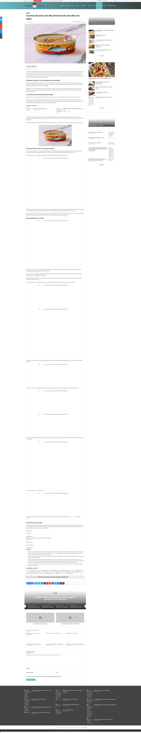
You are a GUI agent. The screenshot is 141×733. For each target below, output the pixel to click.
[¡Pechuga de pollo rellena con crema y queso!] (92, 101)
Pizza (94, 5)
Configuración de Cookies (72, 730)
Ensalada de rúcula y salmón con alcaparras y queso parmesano (55, 598)
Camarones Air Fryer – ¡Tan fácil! (95, 142)
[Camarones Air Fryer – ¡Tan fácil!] (112, 144)
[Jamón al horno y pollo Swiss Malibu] (28, 702)
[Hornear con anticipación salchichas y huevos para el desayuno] (59, 694)
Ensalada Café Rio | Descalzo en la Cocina (96, 137)
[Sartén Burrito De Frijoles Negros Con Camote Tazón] (28, 694)
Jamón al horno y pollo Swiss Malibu (38, 699)
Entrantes (84, 5)
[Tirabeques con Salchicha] (92, 37)
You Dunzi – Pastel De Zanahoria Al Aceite (103, 49)
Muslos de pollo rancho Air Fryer (102, 92)
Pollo (73, 5)
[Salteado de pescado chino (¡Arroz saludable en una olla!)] (59, 111)
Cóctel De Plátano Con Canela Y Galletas (70, 699)
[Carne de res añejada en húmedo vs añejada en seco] (28, 708)
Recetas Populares (112, 5)
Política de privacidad (81, 730)
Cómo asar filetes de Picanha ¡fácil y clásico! (71, 704)
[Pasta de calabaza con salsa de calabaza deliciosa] (92, 32)
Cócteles (68, 5)
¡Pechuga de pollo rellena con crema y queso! (104, 97)
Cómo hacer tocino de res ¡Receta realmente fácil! (40, 712)
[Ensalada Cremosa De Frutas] (59, 711)
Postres (105, 5)
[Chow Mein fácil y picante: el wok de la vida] (92, 42)
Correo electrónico (29, 672)
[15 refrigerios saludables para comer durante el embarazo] (90, 701)
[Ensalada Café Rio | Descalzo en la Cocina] (112, 139)
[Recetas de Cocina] (34, 5)
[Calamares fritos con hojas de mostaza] (35, 638)
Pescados (99, 5)
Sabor (70, 516)
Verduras (77, 5)
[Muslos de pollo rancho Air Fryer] (92, 94)
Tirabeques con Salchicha (100, 35)
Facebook (74, 516)
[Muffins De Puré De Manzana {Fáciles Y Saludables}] (92, 46)
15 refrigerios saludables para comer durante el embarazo (105, 699)
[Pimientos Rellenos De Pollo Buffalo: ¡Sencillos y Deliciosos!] (90, 711)
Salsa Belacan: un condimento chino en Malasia (75, 644)
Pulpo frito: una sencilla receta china (40, 108)
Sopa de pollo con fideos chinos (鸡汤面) (96, 125)
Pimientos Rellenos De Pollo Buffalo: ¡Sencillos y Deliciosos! (105, 704)
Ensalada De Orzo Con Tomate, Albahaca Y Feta (100, 78)
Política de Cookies (63, 730)
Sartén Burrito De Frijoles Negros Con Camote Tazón (41, 690)
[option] (55, 598)
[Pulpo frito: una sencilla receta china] (29, 110)
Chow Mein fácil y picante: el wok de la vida (104, 40)
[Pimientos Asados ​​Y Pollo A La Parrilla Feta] (90, 694)
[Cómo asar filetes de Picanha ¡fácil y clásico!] (59, 706)
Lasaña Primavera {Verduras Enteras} (96, 132)
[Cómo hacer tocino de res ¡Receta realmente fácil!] (28, 714)
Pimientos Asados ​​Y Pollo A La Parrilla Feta (102, 690)
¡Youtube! (28, 518)
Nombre (28, 668)
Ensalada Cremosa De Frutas (68, 709)
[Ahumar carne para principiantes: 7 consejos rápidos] (92, 88)
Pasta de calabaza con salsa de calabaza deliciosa (105, 30)
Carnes (62, 5)
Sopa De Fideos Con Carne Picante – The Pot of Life (103, 719)
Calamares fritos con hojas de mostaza (33, 644)
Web (57, 672)
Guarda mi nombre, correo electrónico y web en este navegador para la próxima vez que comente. (44, 676)
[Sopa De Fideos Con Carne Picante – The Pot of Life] (90, 721)
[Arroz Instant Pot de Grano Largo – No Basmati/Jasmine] (92, 83)
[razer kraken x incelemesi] (70, 732)
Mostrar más (102, 55)
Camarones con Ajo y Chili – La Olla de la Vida (54, 644)
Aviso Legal (57, 730)
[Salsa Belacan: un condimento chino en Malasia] (75, 638)
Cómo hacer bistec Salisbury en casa (98, 23)
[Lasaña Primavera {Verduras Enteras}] (112, 134)
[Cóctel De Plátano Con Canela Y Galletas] (59, 701)
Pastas (90, 5)
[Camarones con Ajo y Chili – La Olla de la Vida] (55, 638)
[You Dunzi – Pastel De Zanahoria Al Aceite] (92, 51)
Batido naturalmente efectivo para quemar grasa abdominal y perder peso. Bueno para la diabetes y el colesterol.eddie (98, 149)
